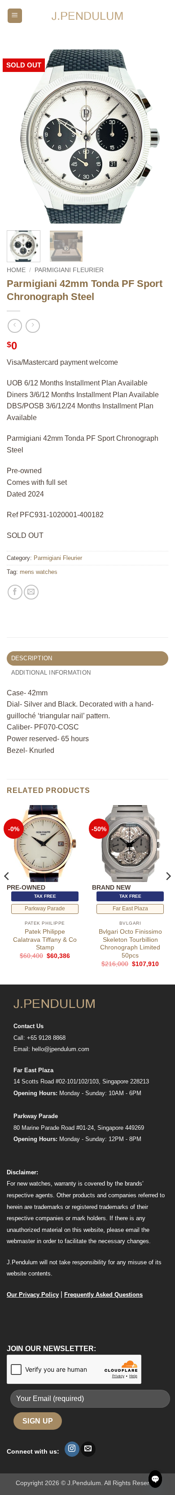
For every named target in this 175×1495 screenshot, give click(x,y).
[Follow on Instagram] (72, 1449)
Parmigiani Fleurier (69, 270)
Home (16, 270)
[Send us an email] (88, 1449)
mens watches (38, 571)
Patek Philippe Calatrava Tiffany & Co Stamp (45, 939)
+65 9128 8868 (46, 1037)
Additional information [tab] (51, 672)
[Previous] (21, 136)
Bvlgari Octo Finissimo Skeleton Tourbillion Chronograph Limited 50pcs (130, 943)
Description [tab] (31, 658)
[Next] (154, 136)
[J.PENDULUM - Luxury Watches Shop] (87, 15)
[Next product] (15, 326)
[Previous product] (32, 326)
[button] (15, 16)
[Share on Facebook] (15, 592)
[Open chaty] (155, 1479)
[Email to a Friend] (31, 592)
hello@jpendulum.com (60, 1049)
